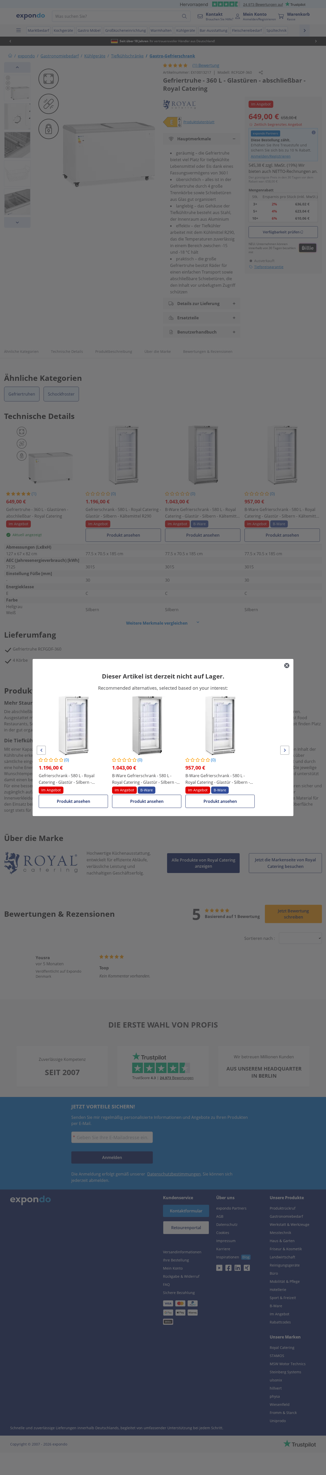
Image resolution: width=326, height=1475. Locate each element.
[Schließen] (286, 665)
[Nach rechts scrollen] (284, 750)
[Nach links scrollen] (41, 750)
